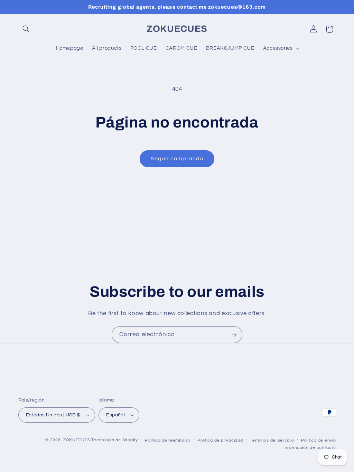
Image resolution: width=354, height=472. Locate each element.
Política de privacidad (220, 440)
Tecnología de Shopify (114, 440)
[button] (26, 29)
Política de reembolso (167, 440)
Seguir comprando (177, 158)
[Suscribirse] (234, 334)
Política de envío (318, 440)
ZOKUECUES (76, 440)
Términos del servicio (272, 440)
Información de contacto (309, 448)
